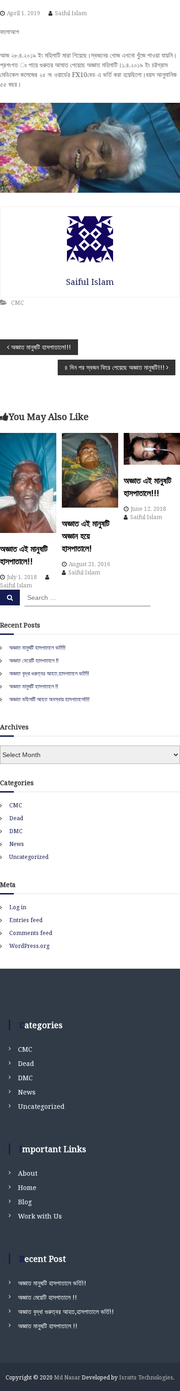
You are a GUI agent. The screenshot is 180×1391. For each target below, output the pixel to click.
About (27, 1173)
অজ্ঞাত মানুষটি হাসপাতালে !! (33, 686)
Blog (25, 1201)
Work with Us (40, 1216)
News (16, 844)
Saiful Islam (71, 13)
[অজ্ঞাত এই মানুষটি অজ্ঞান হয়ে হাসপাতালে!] (90, 470)
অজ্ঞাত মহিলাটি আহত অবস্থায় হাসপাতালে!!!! (49, 699)
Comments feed (30, 933)
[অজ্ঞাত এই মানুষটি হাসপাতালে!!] (28, 483)
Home (27, 1187)
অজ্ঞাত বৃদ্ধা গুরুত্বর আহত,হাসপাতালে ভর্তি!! (49, 673)
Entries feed (25, 920)
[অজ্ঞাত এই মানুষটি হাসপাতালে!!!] (152, 449)
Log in (17, 907)
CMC (17, 303)
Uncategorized (28, 857)
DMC (16, 831)
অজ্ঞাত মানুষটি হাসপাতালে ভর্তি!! (37, 647)
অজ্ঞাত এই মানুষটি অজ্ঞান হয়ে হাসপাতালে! (85, 536)
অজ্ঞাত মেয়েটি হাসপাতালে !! (34, 660)
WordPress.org (29, 946)
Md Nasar (67, 1377)
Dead (16, 818)
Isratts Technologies (146, 1377)
